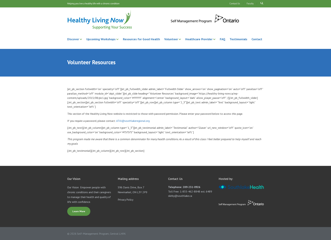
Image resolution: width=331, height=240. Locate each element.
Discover (73, 39)
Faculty (250, 3)
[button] (260, 3)
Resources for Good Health (141, 39)
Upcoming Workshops (101, 39)
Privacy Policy (125, 199)
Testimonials (238, 39)
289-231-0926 (191, 187)
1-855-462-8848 (190, 191)
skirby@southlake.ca (180, 195)
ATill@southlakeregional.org (133, 121)
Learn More (78, 211)
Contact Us (234, 3)
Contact (257, 39)
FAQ (222, 39)
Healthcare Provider (198, 39)
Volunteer (171, 39)
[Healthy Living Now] (153, 19)
